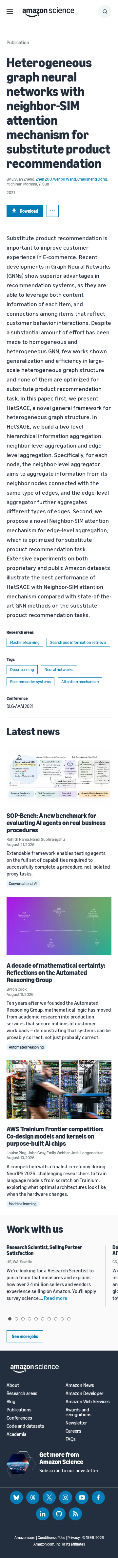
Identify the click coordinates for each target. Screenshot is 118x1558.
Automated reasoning (26, 1047)
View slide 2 (16, 1318)
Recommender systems (30, 681)
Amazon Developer (85, 1393)
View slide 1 (9, 1318)
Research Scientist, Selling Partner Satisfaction (44, 1250)
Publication (18, 42)
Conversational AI (23, 883)
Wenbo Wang (64, 179)
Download (29, 211)
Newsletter (76, 1422)
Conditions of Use (51, 1537)
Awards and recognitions (78, 1412)
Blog (11, 1401)
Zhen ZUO (44, 179)
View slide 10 (68, 1318)
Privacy (74, 1537)
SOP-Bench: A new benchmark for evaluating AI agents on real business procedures (56, 823)
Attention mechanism (80, 681)
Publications (19, 1409)
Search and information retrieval (78, 642)
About (13, 1385)
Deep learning (22, 669)
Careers (73, 1430)
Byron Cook (17, 989)
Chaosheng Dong (92, 179)
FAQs (71, 1439)
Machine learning (25, 642)
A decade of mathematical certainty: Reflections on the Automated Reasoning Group (56, 972)
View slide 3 (23, 1318)
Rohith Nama (18, 839)
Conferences (19, 1417)
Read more (55, 1298)
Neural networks (59, 669)
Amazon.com (24, 1537)
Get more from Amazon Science (61, 1458)
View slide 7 (49, 1318)
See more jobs (25, 1336)
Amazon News (80, 1385)
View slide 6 (42, 1318)
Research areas (22, 1393)
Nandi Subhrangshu (47, 839)
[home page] (48, 10)
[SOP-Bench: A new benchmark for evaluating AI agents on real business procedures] (59, 776)
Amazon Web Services (88, 1401)
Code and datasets (25, 1426)
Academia (16, 1434)
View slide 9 (62, 1318)
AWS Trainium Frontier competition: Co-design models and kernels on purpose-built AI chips (55, 1136)
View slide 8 (55, 1318)
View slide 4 (29, 1318)
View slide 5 (36, 1318)
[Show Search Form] (104, 11)
